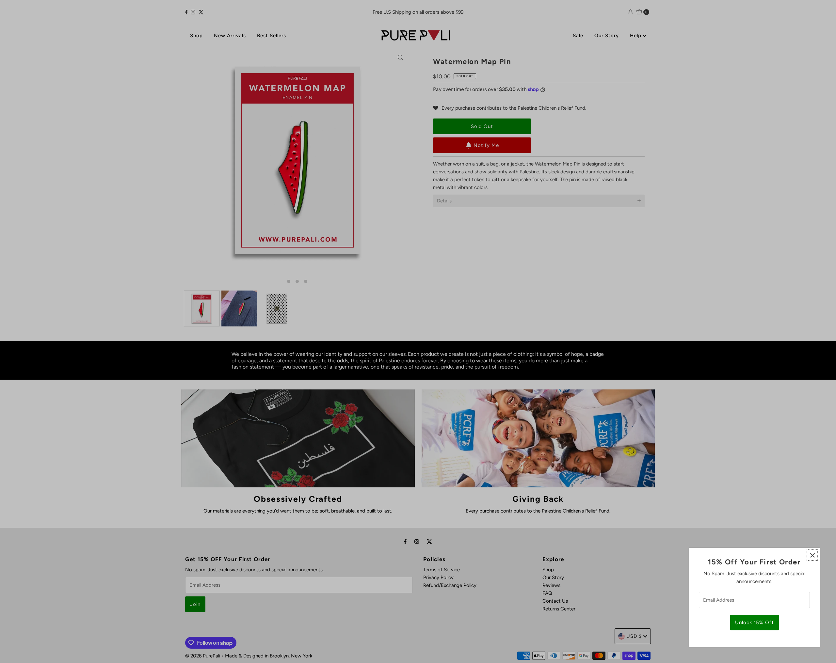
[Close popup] (812, 555)
